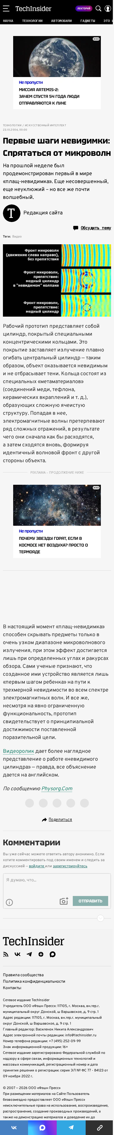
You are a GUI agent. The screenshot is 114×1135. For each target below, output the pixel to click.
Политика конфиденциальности (34, 981)
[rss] (6, 954)
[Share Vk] (14, 1127)
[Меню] (6, 8)
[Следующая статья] (57, 918)
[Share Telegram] (71, 1127)
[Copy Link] (100, 1127)
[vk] (17, 954)
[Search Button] (98, 8)
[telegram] (29, 954)
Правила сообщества (23, 975)
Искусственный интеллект (45, 125)
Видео (17, 237)
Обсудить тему (96, 228)
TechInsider (33, 8)
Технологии (12, 125)
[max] (53, 954)
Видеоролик (18, 751)
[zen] (41, 954)
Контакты (12, 988)
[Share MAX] (42, 1127)
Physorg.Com (56, 789)
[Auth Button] (108, 8)
